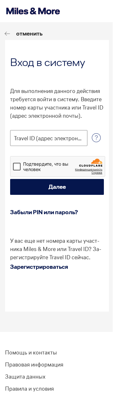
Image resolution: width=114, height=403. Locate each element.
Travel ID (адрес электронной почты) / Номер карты (49, 138)
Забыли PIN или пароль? (44, 212)
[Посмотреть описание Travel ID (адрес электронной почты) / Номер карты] (96, 138)
